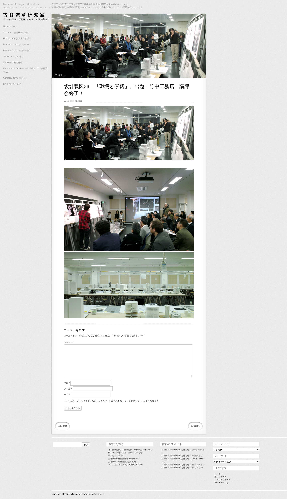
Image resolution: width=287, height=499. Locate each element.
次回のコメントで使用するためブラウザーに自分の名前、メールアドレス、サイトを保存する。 (114, 401)
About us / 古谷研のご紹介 (16, 32)
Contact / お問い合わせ (14, 78)
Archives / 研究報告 (12, 62)
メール (68, 389)
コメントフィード (222, 479)
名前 (67, 383)
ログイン (218, 473)
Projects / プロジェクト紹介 (17, 50)
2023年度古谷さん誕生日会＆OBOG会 (125, 464)
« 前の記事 (62, 426)
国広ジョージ (198, 458)
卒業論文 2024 (115, 455)
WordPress (99, 494)
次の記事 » (195, 426)
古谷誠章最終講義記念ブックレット (124, 458)
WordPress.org (221, 482)
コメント (69, 342)
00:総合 (58, 75)
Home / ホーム (10, 26)
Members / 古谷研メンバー (16, 44)
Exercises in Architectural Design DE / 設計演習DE (25, 70)
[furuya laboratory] (25, 12)
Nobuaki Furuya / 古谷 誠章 (16, 38)
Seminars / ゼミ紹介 (13, 56)
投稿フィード (220, 476)
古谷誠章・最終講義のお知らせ (122, 461)
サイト (67, 394)
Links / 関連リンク (12, 84)
